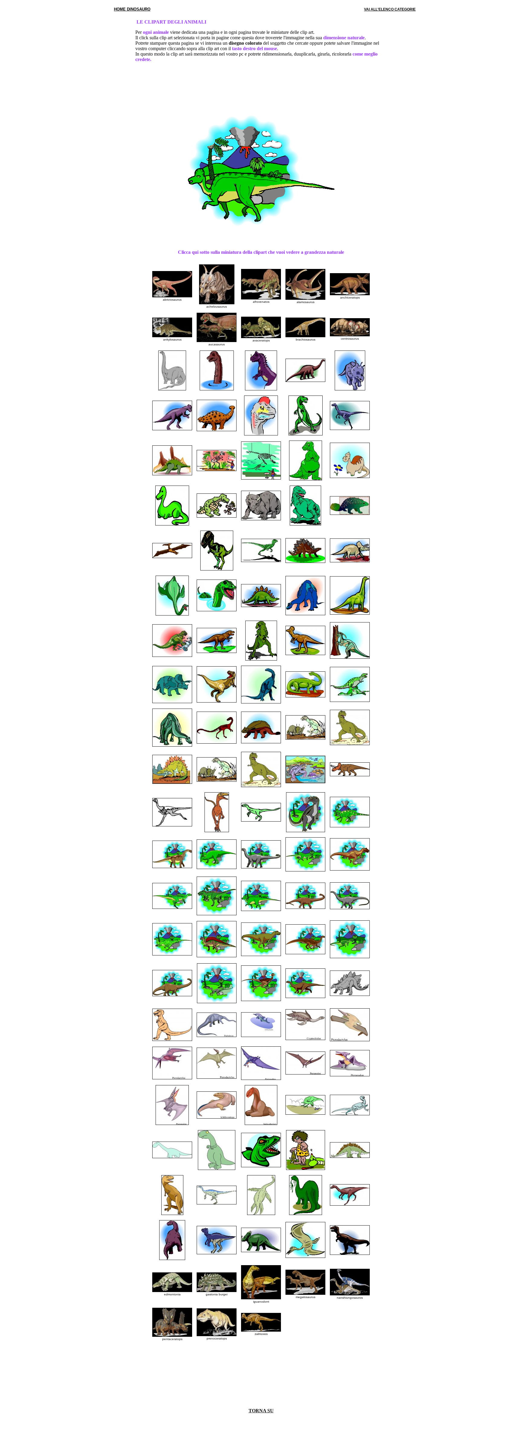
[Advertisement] (261, 86)
